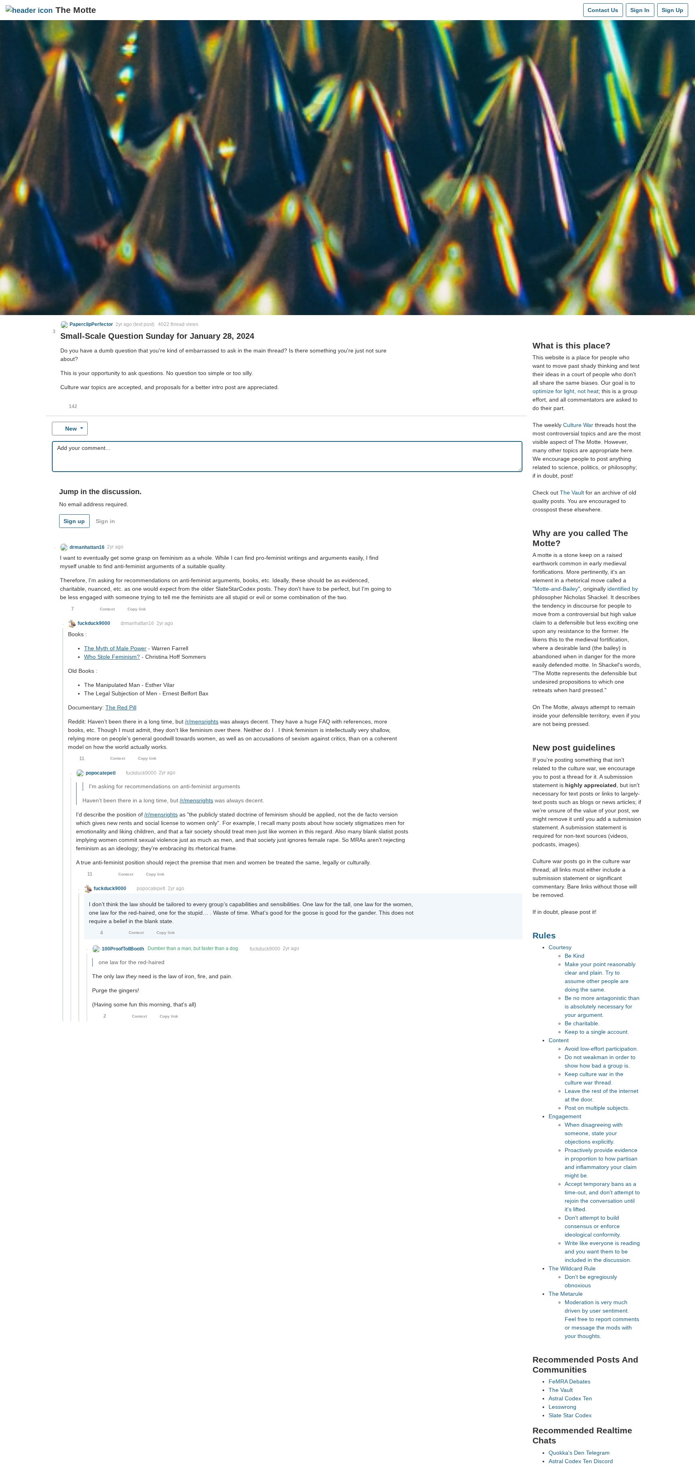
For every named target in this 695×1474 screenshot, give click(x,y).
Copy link (136, 609)
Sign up (74, 521)
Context (107, 609)
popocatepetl (151, 888)
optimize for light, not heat (565, 391)
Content (559, 1040)
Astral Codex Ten (570, 1398)
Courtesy (560, 947)
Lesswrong (562, 1407)
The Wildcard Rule (572, 1268)
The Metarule (566, 1294)
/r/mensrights (201, 721)
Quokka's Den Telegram (579, 1452)
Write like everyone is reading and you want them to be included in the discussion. (602, 1251)
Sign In (640, 10)
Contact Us (603, 10)
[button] (86, 324)
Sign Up (672, 10)
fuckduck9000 (141, 773)
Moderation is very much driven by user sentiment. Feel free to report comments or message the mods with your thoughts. (602, 1319)
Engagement (565, 1116)
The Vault (572, 492)
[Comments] (575, 10)
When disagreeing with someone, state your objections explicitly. (594, 1133)
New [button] (71, 428)
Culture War (578, 425)
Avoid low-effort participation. (601, 1048)
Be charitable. (582, 1023)
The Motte (76, 9)
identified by (622, 588)
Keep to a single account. (597, 1032)
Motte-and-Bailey (556, 588)
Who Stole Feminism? (112, 657)
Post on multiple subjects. (597, 1108)
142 (73, 406)
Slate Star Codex (570, 1415)
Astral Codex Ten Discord (581, 1461)
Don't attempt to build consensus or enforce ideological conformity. (593, 1226)
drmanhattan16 (137, 623)
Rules (544, 935)
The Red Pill (120, 707)
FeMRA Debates (569, 1381)
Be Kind (574, 955)
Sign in (105, 521)
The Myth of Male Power (115, 648)
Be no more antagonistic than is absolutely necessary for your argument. (602, 1006)
